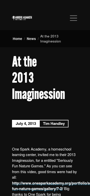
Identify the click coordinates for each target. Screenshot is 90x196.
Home (17, 38)
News (31, 38)
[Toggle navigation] (73, 18)
